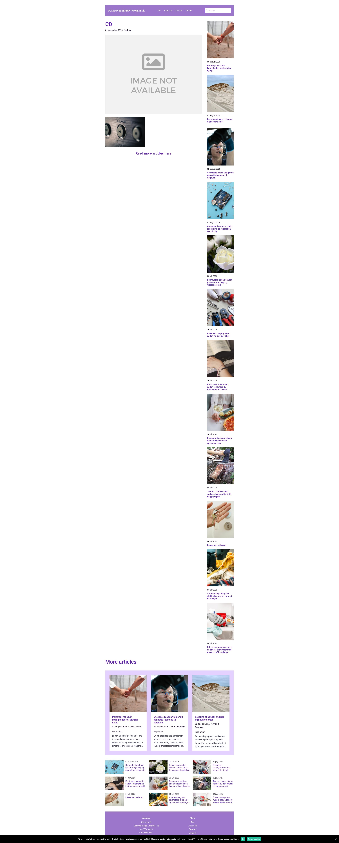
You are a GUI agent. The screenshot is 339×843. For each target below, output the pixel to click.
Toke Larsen (135, 726)
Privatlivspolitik (254, 839)
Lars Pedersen (178, 726)
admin (128, 30)
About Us (168, 10)
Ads (159, 10)
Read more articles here (153, 153)
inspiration (117, 731)
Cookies (178, 10)
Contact (188, 10)
